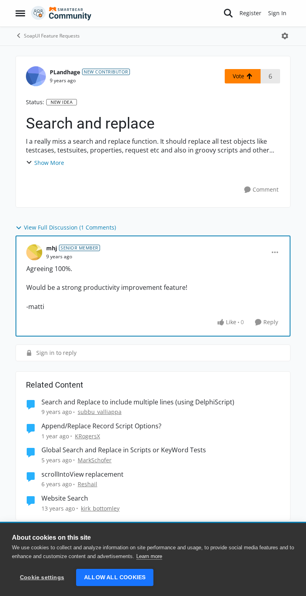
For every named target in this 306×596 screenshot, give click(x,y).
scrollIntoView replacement (82, 474)
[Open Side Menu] (20, 13)
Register (250, 13)
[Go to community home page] (61, 13)
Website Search (64, 498)
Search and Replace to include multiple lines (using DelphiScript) (137, 402)
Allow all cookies (114, 577)
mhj (51, 248)
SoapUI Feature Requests (52, 35)
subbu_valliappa (100, 412)
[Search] (228, 13)
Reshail (87, 484)
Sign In (277, 13)
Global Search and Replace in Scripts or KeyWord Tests (123, 450)
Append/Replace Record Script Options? (101, 426)
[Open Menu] (284, 36)
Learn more (149, 556)
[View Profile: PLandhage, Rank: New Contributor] (36, 76)
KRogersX (87, 436)
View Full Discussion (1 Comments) (70, 227)
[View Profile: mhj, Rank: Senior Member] (34, 252)
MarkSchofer (95, 460)
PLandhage (65, 72)
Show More (49, 162)
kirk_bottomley (100, 508)
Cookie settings (42, 577)
